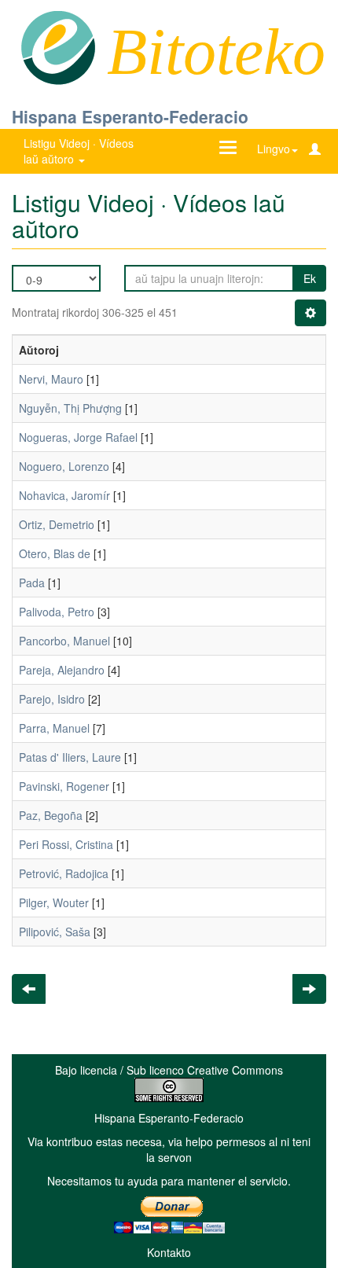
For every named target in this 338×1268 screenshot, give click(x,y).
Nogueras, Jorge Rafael (78, 437)
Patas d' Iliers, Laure (70, 757)
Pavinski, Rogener (64, 786)
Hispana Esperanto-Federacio (130, 116)
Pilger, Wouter (54, 902)
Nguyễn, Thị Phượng (70, 408)
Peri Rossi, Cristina (66, 844)
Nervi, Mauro (51, 379)
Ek (309, 278)
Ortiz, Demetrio (56, 524)
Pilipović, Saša (54, 931)
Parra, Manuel (54, 728)
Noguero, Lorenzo (64, 466)
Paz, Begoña (51, 815)
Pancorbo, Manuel (64, 641)
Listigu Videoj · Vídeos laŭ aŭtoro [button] (79, 151)
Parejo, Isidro (52, 699)
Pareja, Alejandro (62, 670)
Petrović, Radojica (63, 873)
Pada (32, 582)
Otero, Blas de (54, 553)
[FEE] (58, 46)
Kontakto (169, 1252)
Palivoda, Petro (56, 611)
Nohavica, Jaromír (64, 495)
